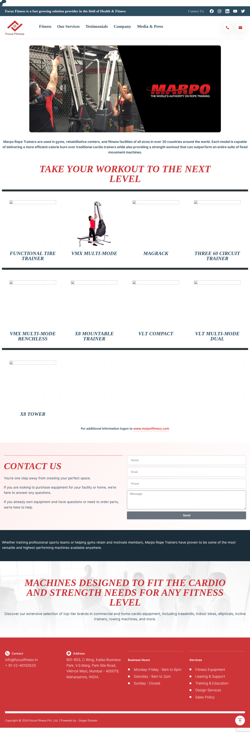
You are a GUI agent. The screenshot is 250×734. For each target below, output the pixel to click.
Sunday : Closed (147, 683)
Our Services (68, 26)
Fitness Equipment (210, 669)
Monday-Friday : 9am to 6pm (157, 669)
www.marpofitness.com (151, 428)
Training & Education (211, 683)
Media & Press (150, 26)
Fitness (45, 26)
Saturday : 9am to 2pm (152, 676)
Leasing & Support (210, 676)
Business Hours (139, 660)
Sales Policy (205, 697)
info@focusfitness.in (21, 660)
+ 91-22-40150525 (20, 665)
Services (195, 660)
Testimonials (97, 26)
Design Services (208, 690)
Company (122, 26)
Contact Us (196, 11)
